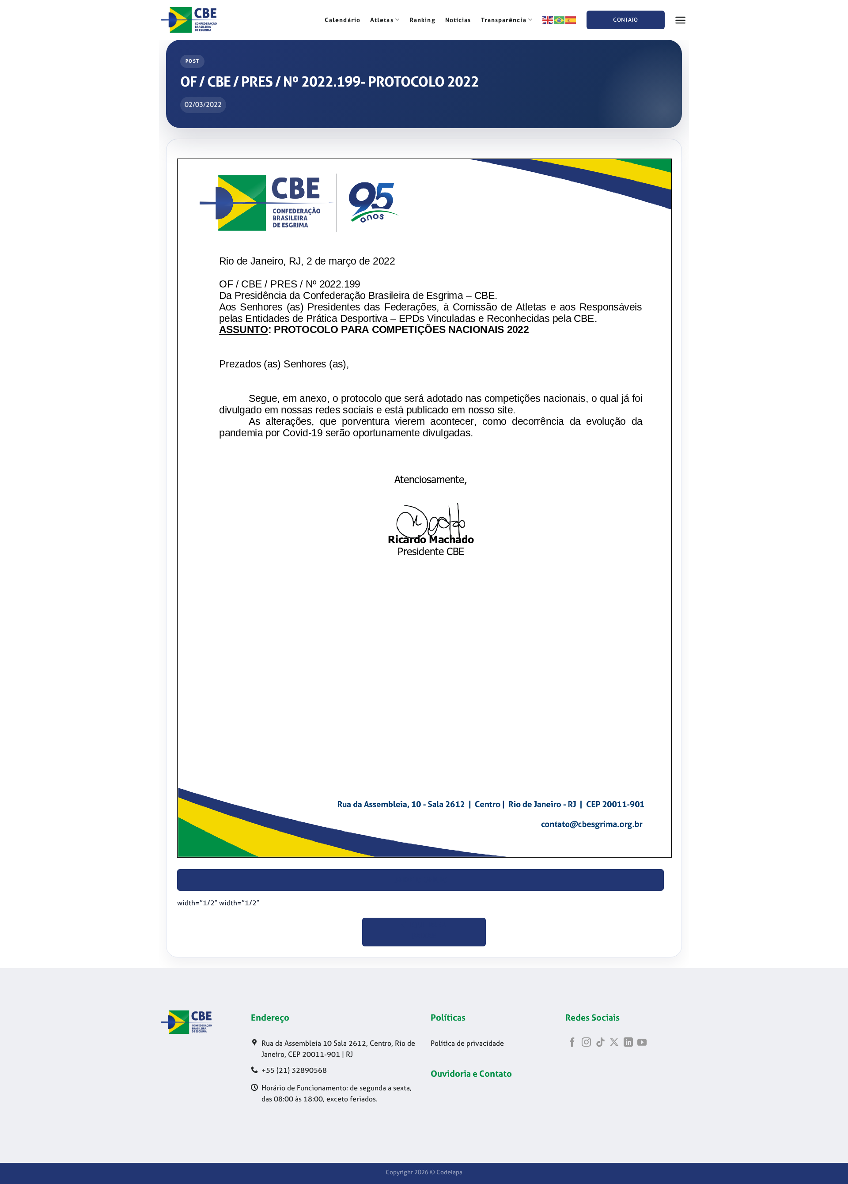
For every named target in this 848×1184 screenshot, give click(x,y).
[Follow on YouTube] (642, 1043)
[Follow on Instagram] (586, 1043)
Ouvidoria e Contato (471, 1073)
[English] (548, 19)
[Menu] (680, 20)
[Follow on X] (614, 1043)
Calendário (342, 19)
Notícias (458, 19)
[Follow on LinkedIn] (628, 1043)
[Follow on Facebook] (572, 1043)
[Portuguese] (559, 19)
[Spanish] (571, 19)
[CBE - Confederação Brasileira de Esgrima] (205, 20)
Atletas (382, 19)
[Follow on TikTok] (600, 1043)
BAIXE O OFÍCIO (421, 880)
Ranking (422, 19)
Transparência (503, 19)
